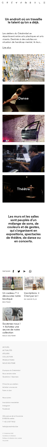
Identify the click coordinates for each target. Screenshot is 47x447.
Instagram (6, 406)
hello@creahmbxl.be (10, 426)
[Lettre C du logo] (2, 2)
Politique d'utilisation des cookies (12, 438)
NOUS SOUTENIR (9, 363)
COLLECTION (8, 357)
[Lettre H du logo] (21, 2)
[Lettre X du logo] (35, 2)
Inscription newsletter (11, 402)
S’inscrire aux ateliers (10, 384)
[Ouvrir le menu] (44, 2)
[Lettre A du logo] (16, 2)
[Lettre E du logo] (12, 2)
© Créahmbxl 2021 (8, 433)
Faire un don (7, 390)
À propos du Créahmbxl (11, 370)
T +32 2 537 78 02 (9, 422)
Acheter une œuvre (10, 387)
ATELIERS (6, 353)
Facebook (6, 409)
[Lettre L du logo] (39, 2)
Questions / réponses (10, 377)
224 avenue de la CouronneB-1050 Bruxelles (13, 417)
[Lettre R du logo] (7, 2)
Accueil (6, 347)
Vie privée (5, 440)
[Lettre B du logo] (30, 2)
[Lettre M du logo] (26, 2)
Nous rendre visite (9, 373)
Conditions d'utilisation (9, 435)
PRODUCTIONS (8, 360)
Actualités (7, 350)
